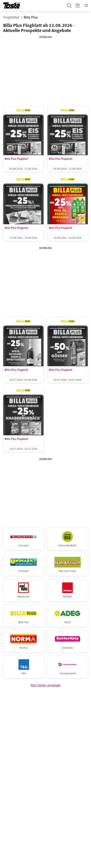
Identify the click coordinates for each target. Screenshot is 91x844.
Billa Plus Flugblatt (16, 159)
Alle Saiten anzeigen (45, 685)
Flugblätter (11, 17)
